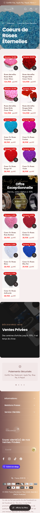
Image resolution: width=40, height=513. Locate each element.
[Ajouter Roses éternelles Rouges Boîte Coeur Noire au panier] (34, 68)
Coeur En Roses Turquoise (10, 138)
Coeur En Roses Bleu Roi (28, 263)
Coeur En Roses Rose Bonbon (10, 233)
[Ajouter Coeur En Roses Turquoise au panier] (16, 130)
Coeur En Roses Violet (28, 167)
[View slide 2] (18, 385)
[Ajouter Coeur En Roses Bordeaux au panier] (34, 226)
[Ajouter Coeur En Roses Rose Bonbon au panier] (16, 226)
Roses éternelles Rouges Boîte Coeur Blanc (28, 108)
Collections (10, 23)
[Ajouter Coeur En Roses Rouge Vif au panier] (16, 160)
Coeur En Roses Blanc (10, 263)
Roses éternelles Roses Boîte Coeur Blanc (10, 76)
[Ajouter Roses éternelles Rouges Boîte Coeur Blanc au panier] (34, 99)
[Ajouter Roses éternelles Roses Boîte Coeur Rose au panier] (16, 99)
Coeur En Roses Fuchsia (28, 138)
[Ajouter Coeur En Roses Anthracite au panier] (16, 284)
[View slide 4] (24, 385)
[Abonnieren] (32, 447)
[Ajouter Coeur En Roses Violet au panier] (34, 160)
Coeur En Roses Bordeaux (28, 233)
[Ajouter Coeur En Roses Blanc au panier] (16, 255)
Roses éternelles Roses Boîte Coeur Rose (10, 108)
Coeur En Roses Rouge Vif (10, 167)
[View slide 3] (21, 385)
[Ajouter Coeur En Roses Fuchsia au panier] (34, 130)
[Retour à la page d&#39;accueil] (3, 23)
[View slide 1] (16, 385)
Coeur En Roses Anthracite (10, 292)
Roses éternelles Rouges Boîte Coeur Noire (28, 76)
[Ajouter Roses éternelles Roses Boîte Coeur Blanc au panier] (16, 68)
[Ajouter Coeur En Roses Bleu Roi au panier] (34, 255)
